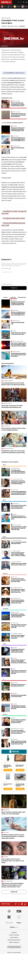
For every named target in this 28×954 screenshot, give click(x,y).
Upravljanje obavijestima (14, 947)
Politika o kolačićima (14, 942)
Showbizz (18, 6)
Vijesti (5, 6)
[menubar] (24, 2)
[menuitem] (24, 2)
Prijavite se (14, 288)
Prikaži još (14, 891)
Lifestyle (25, 6)
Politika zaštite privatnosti (14, 940)
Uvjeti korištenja (14, 937)
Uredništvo (14, 932)
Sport (11, 6)
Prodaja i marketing (14, 935)
